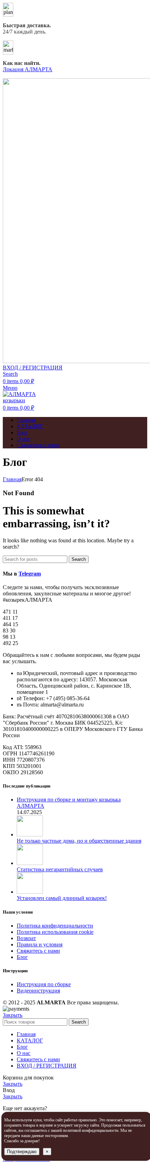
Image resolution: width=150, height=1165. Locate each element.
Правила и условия (39, 944)
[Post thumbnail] (30, 834)
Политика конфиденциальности (55, 926)
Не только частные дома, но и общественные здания (79, 841)
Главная (12, 479)
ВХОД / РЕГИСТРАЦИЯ (46, 1066)
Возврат (26, 938)
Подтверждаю (22, 1151)
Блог (22, 957)
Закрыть (12, 1015)
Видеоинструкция (38, 991)
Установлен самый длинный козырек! (62, 898)
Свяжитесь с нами (38, 951)
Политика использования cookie (55, 932)
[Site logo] (24, 400)
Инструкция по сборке (44, 984)
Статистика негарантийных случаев (60, 869)
